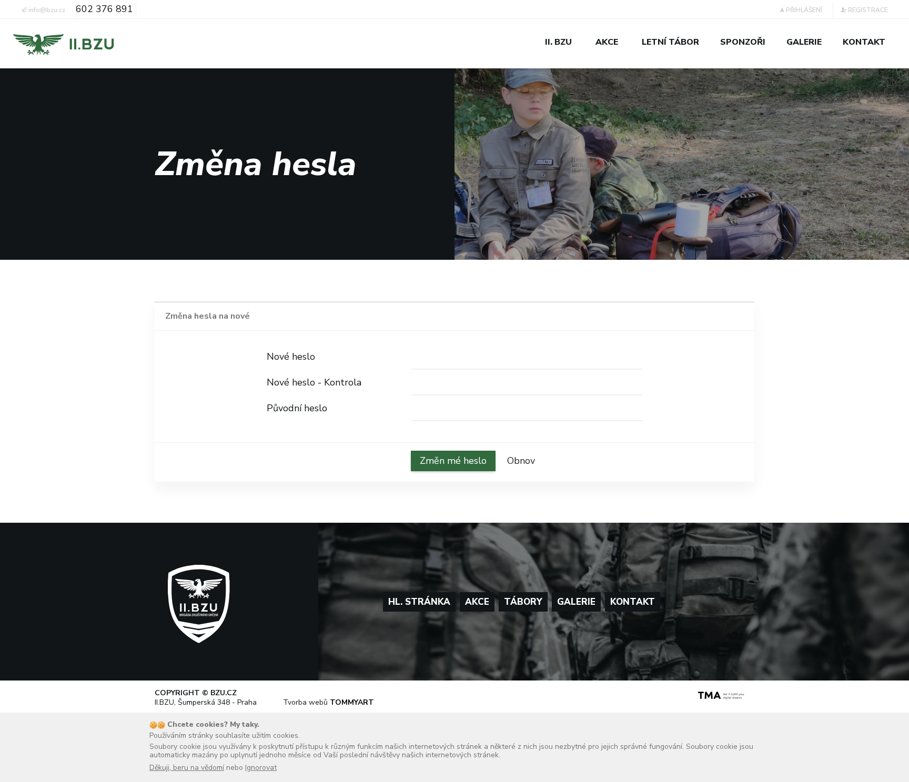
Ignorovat (261, 768)
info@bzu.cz (46, 10)
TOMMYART (352, 702)
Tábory (523, 602)
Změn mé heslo (453, 460)
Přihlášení (803, 10)
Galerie (576, 602)
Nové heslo (291, 356)
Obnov (521, 460)
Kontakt (632, 602)
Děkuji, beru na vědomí (186, 768)
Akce (477, 602)
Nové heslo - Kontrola (314, 382)
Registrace (867, 10)
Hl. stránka (419, 602)
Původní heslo (297, 408)
